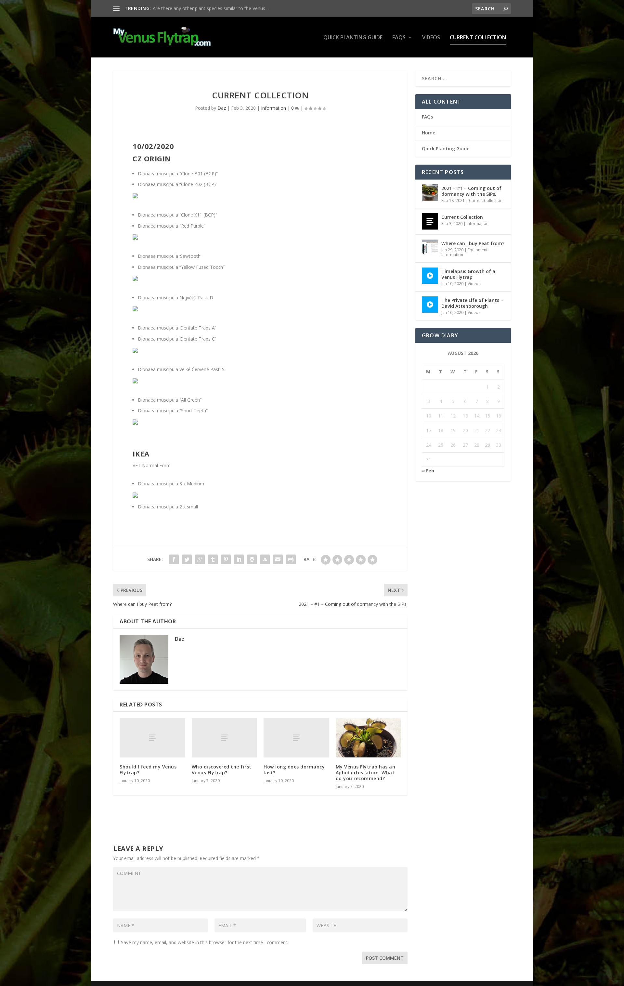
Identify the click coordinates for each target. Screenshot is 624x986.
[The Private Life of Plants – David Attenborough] (430, 304)
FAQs (399, 38)
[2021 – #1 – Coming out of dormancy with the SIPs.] (430, 192)
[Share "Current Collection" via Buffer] (251, 559)
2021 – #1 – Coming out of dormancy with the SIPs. (471, 191)
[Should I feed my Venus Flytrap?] (152, 737)
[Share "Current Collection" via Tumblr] (212, 559)
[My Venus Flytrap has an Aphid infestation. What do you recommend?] (368, 737)
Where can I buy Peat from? (472, 243)
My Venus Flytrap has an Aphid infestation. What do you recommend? (366, 772)
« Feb (428, 471)
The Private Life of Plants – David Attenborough (472, 303)
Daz (221, 108)
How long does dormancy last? (294, 770)
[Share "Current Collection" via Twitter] (186, 559)
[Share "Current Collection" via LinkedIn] (238, 559)
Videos (431, 38)
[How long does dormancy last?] (296, 737)
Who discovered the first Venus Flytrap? (222, 770)
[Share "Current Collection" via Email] (277, 559)
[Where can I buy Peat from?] (430, 248)
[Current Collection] (430, 221)
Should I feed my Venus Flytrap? (148, 770)
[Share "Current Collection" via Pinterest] (225, 559)
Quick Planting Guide (353, 38)
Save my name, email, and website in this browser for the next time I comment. (204, 942)
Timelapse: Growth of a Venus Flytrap (468, 274)
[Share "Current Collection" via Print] (290, 559)
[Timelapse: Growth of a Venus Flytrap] (430, 276)
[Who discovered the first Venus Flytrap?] (224, 737)
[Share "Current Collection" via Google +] (199, 559)
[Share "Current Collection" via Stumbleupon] (264, 559)
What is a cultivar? (171, 8)
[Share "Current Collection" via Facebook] (173, 559)
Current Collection (478, 38)
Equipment (478, 250)
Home (428, 133)
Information (273, 108)
